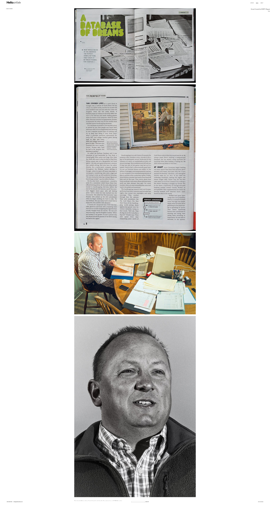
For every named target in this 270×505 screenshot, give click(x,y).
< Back (9, 8)
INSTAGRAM (260, 501)
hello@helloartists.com (18, 501)
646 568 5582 (9, 501)
